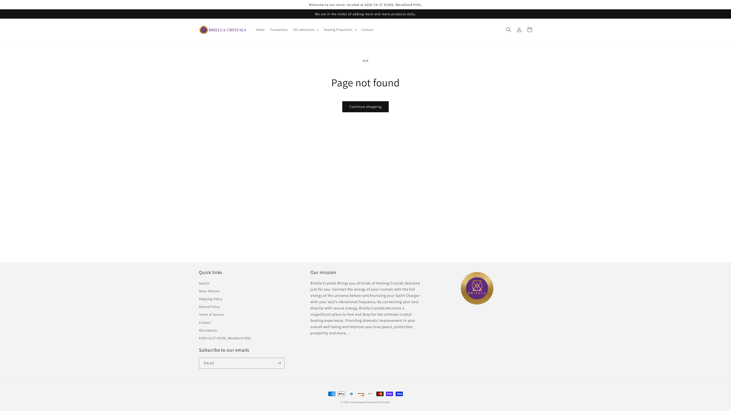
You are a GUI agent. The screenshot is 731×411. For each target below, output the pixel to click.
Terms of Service (211, 314)
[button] (306, 30)
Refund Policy (209, 306)
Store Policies (209, 291)
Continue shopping (365, 106)
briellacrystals (358, 402)
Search (204, 283)
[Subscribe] (279, 363)
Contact (205, 322)
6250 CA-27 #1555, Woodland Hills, (225, 338)
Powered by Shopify (378, 402)
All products (208, 330)
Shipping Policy (210, 299)
